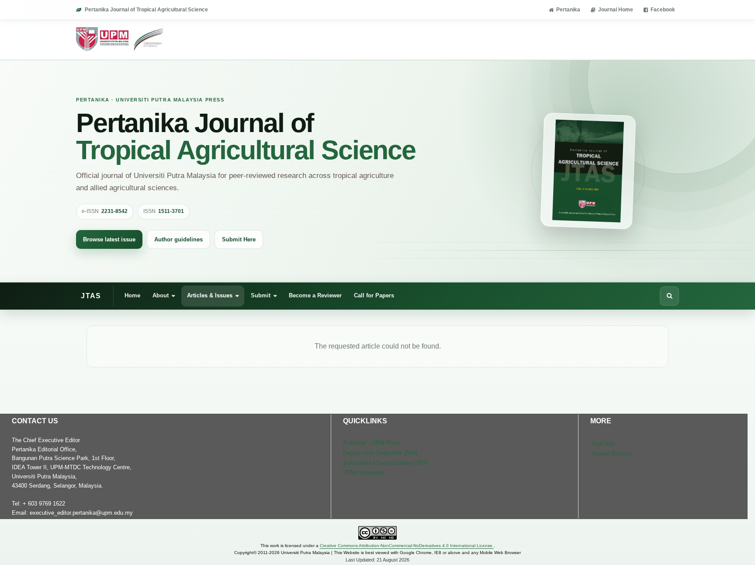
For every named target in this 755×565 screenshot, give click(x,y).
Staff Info (603, 443)
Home (132, 295)
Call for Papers (374, 295)
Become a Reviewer (315, 295)
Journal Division (611, 453)
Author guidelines (178, 239)
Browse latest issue (109, 239)
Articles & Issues (209, 295)
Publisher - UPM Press (372, 442)
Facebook (663, 10)
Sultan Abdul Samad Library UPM (385, 463)
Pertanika (568, 10)
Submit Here (239, 239)
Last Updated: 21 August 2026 (377, 559)
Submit (260, 295)
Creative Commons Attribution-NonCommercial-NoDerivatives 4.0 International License (407, 545)
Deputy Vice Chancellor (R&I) (380, 453)
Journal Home (615, 10)
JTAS (91, 296)
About (160, 295)
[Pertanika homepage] (120, 39)
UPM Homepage (363, 472)
